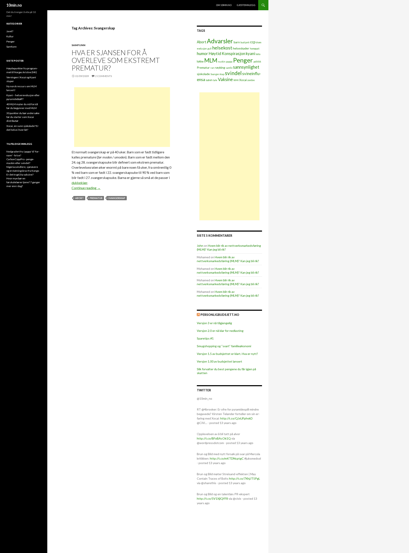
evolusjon (202, 48)
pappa (229, 61)
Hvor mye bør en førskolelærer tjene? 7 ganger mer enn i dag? (23, 182)
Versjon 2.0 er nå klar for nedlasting (220, 330)
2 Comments (103, 76)
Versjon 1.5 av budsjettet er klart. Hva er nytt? (227, 354)
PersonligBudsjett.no (219, 314)
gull (209, 48)
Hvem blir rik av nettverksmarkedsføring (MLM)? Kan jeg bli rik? (228, 259)
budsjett (245, 42)
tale (215, 80)
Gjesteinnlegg (246, 5)
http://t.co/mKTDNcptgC (227, 458)
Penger (243, 60)
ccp (252, 42)
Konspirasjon (233, 53)
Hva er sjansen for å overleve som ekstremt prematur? (116, 60)
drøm (258, 42)
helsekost (222, 48)
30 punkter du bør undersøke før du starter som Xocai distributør (22, 117)
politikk (257, 61)
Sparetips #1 (205, 338)
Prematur (96, 198)
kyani (250, 53)
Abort (79, 198)
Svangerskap (116, 198)
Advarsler (220, 41)
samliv (229, 67)
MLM (210, 60)
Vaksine (225, 79)
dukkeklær (79, 183)
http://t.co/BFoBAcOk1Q (214, 438)
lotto (258, 54)
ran (212, 67)
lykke (200, 61)
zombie (251, 80)
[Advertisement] (122, 117)
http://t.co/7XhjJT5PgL (244, 478)
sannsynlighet (246, 67)
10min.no (14, 5)
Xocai (243, 80)
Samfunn (78, 45)
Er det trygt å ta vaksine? (19, 174)
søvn (209, 80)
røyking (220, 67)
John (200, 245)
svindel (233, 73)
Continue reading (86, 188)
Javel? (9, 31)
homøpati (254, 48)
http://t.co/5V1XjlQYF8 (212, 498)
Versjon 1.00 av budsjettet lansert (219, 361)
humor (202, 53)
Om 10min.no (224, 5)
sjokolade (203, 74)
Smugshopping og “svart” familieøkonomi (224, 346)
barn (237, 42)
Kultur (10, 36)
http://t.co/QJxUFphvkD (236, 418)
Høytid (215, 53)
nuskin (221, 61)
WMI (236, 80)
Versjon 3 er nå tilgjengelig (214, 323)
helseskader (241, 48)
